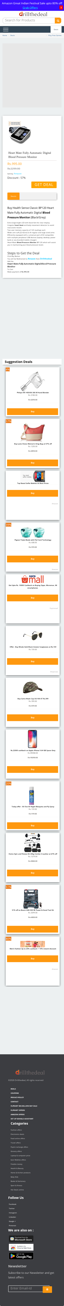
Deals (56, 29)
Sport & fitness (16, 1185)
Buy (32, 411)
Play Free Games (55, 35)
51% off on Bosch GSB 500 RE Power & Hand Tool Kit (32, 910)
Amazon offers (18, 1114)
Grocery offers (16, 1151)
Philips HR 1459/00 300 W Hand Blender (32, 392)
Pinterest (12, 1225)
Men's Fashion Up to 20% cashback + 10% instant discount (32, 949)
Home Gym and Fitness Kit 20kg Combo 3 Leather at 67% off (32, 854)
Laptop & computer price (20, 1155)
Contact (14, 1101)
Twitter (12, 1208)
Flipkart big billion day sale (24, 1106)
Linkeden (12, 1217)
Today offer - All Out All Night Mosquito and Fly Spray (32, 806)
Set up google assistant (22, 1119)
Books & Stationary (18, 1181)
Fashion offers (16, 1130)
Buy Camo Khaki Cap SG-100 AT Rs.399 (32, 698)
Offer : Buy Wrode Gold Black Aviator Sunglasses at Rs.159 (32, 647)
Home (4, 35)
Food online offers (18, 1138)
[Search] (58, 20)
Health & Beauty (17, 1168)
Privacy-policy (17, 1097)
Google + (12, 1221)
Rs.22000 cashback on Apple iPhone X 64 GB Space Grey (32, 750)
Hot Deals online (17, 1190)
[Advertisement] (32, 75)
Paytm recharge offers (19, 1147)
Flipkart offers (18, 1110)
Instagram (13, 1213)
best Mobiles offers (18, 1160)
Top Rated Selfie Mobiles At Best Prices (33, 483)
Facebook (12, 1204)
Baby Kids (14, 1177)
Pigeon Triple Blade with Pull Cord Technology (32, 540)
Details (13, 196)
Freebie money (16, 1164)
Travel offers (16, 1143)
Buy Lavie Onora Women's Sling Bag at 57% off (33, 444)
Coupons (15, 1093)
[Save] (47, 1289)
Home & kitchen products (21, 1172)
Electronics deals (17, 1134)
